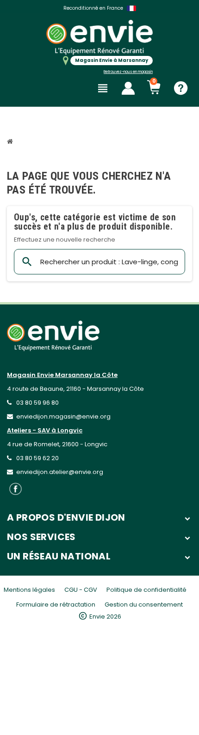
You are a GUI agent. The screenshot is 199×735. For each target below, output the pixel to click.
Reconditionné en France (93, 8)
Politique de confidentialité (146, 589)
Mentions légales (29, 589)
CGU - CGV (80, 589)
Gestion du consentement (144, 604)
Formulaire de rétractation (55, 604)
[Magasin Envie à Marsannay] (99, 37)
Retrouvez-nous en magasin (128, 71)
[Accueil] (11, 142)
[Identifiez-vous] (128, 88)
